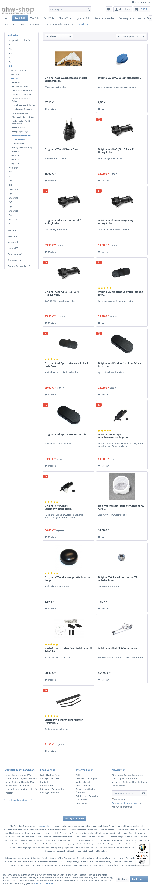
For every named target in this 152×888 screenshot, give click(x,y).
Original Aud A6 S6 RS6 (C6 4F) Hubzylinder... (115, 222)
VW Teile (12, 230)
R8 (10, 215)
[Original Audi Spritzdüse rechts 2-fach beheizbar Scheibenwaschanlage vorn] (69, 415)
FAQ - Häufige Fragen (50, 775)
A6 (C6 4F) (15, 78)
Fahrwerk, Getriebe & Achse (21, 99)
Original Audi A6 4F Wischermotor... (119, 648)
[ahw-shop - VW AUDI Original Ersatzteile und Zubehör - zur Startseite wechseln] (17, 10)
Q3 (10, 185)
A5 (10, 61)
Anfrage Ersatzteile (49, 778)
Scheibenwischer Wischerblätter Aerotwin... (64, 721)
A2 (10, 49)
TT (10, 223)
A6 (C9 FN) (15, 163)
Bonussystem (14, 260)
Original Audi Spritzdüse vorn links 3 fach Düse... (66, 365)
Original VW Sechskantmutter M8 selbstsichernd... (117, 579)
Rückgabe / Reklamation (52, 789)
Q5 (10, 193)
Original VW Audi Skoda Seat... (63, 149)
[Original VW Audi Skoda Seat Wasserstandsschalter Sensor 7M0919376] (69, 130)
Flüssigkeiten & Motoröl (22, 109)
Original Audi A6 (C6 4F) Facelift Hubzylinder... (116, 151)
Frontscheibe (19, 139)
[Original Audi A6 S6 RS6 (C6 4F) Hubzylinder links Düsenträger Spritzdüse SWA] (69, 272)
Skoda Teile (13, 242)
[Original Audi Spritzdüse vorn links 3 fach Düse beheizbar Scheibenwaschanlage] (69, 343)
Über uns (80, 792)
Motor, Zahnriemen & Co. (23, 117)
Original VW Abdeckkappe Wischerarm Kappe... (67, 579)
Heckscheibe (19, 143)
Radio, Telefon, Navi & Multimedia (21, 122)
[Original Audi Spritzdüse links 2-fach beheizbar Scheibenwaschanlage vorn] (122, 343)
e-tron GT (13, 219)
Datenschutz (82, 799)
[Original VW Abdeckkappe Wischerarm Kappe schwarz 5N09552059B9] (69, 557)
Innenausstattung (20, 113)
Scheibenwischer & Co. (22, 135)
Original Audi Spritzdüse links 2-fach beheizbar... (119, 365)
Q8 (10, 206)
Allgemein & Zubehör (19, 40)
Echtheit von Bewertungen (89, 796)
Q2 (10, 180)
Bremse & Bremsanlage (22, 90)
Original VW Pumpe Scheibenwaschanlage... (59, 507)
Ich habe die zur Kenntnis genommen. (127, 803)
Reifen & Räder (18, 127)
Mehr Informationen (44, 883)
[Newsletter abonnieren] (143, 793)
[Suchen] (88, 9)
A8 (10, 176)
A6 (10, 66)
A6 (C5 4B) (15, 74)
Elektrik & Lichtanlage (21, 94)
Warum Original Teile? (19, 266)
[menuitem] (70, 9)
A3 (10, 53)
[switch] (142, 862)
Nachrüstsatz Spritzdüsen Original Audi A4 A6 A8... (68, 650)
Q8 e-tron (14, 210)
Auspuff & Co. (18, 82)
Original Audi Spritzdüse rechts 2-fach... (68, 434)
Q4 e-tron (14, 189)
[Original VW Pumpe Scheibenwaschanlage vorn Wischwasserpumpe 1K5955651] (122, 415)
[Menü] (147, 844)
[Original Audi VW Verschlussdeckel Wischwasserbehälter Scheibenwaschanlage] (122, 58)
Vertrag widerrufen (49, 792)
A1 (10, 44)
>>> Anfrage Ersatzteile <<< (18, 799)
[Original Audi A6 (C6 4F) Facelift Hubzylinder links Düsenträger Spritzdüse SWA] (69, 201)
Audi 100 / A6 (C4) (18, 70)
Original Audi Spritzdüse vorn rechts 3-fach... (121, 293)
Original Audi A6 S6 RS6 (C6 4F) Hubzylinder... (62, 293)
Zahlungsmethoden (85, 789)
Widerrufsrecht (83, 782)
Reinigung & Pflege (20, 131)
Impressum (81, 803)
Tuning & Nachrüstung (22, 147)
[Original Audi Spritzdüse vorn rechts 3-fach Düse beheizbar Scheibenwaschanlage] (122, 272)
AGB (78, 775)
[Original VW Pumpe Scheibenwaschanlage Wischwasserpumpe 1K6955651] (69, 486)
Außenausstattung (20, 86)
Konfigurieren (139, 879)
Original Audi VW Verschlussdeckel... (119, 77)
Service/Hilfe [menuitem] (141, 2)
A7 (10, 172)
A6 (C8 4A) (15, 159)
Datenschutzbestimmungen (125, 803)
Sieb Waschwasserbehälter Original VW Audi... (121, 507)
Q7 (10, 202)
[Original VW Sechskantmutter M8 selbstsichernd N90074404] (122, 557)
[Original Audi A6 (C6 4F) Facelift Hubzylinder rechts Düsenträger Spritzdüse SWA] (122, 130)
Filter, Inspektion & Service (23, 105)
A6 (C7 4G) (15, 155)
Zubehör (15, 151)
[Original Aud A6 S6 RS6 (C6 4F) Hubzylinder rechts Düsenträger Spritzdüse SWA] (122, 201)
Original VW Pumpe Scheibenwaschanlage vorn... (115, 436)
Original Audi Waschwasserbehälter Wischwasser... (66, 79)
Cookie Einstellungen (86, 778)
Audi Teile (13, 35)
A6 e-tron (13, 167)
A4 (10, 57)
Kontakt (44, 782)
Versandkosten (83, 785)
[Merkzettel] (109, 9)
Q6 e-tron (14, 197)
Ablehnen (122, 879)
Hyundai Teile (14, 248)
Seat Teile (12, 236)
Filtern (52, 36)
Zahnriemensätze (16, 254)
